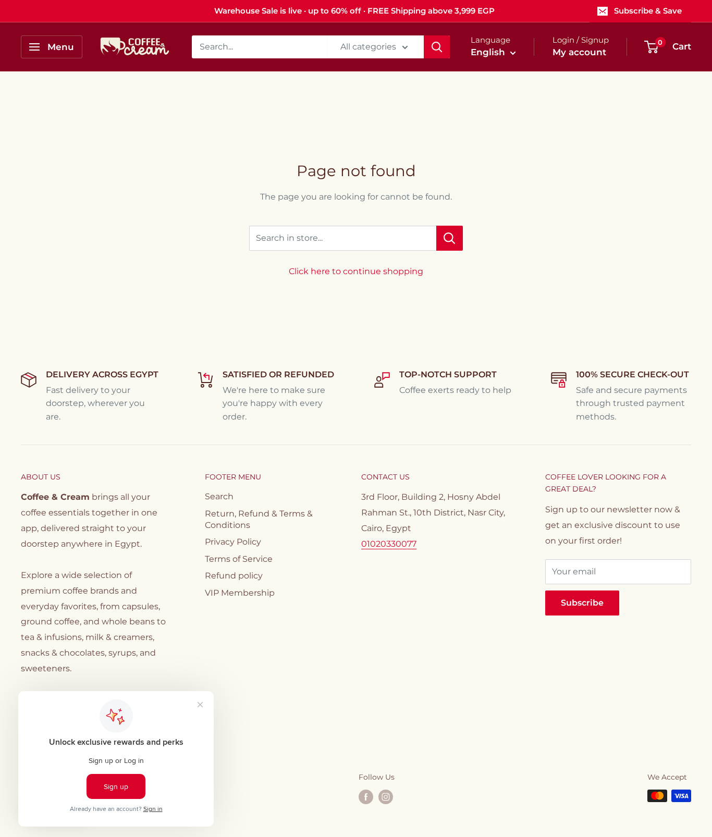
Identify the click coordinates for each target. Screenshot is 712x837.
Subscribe (582, 603)
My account (579, 52)
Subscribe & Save (648, 11)
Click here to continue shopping (356, 271)
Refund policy (234, 576)
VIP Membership (240, 593)
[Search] (437, 46)
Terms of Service (239, 559)
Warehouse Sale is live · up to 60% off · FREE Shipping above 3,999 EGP (354, 11)
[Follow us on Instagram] (385, 797)
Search (219, 496)
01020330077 (388, 544)
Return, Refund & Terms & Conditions (259, 519)
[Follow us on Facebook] (366, 797)
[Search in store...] (449, 238)
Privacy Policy (233, 542)
